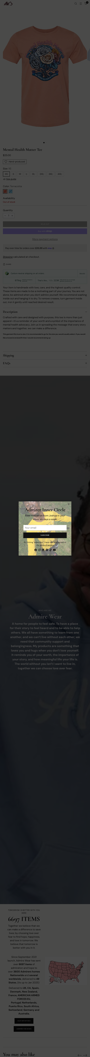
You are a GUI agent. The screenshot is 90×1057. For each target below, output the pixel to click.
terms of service (47, 545)
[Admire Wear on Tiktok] (50, 550)
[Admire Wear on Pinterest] (46, 550)
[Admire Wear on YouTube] (54, 550)
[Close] (68, 504)
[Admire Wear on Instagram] (39, 550)
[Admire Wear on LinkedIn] (43, 550)
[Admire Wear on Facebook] (35, 550)
